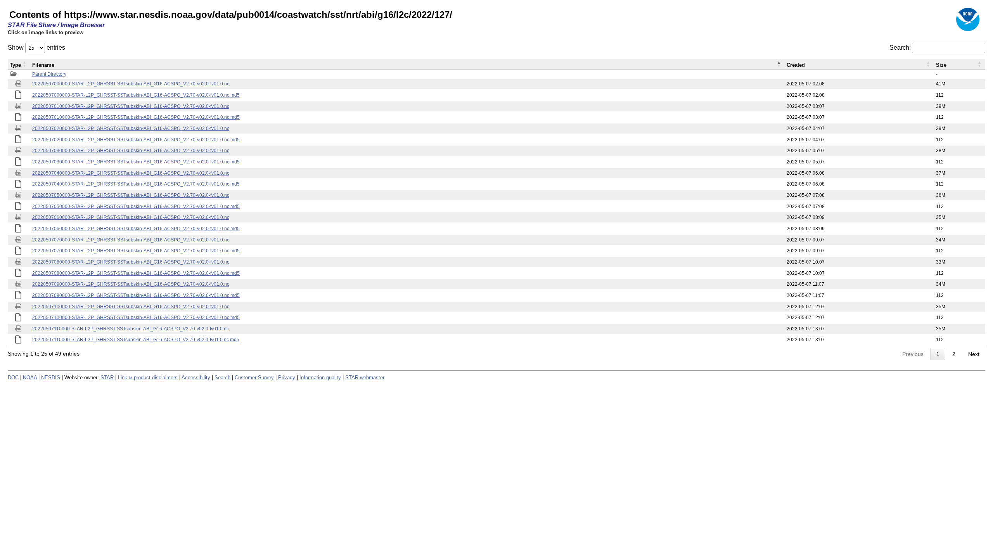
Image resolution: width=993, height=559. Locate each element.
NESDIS (50, 377)
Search (222, 377)
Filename (43, 65)
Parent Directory (49, 74)
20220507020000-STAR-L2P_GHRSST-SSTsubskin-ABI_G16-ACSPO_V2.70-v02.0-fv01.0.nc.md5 (136, 139)
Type (15, 65)
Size (941, 65)
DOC (13, 377)
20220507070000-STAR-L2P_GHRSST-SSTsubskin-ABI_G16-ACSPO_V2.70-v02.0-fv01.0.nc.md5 (136, 250)
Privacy (286, 377)
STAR (107, 377)
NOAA (30, 377)
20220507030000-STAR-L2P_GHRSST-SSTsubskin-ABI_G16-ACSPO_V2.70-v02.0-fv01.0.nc (130, 150)
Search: (900, 47)
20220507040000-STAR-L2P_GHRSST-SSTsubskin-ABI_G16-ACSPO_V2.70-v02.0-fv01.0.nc (130, 173)
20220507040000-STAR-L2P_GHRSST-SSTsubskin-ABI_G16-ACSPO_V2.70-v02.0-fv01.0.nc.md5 (136, 184)
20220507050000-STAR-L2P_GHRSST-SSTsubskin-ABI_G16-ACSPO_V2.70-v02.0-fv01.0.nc (130, 195)
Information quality (320, 377)
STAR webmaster (364, 377)
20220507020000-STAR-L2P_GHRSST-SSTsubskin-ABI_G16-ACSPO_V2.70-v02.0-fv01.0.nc (130, 128)
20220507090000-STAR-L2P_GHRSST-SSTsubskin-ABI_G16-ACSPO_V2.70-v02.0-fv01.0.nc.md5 (136, 295)
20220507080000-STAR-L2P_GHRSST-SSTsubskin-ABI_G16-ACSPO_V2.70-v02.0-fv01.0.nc (130, 262)
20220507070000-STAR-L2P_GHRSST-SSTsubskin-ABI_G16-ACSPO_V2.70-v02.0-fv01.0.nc (130, 240)
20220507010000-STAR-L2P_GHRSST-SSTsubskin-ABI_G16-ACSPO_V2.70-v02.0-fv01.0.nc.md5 (136, 117)
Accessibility (196, 377)
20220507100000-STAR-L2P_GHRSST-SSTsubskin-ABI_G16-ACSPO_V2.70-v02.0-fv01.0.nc (130, 306)
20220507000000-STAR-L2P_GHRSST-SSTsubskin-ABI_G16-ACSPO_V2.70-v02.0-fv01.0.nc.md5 (136, 95)
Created (796, 65)
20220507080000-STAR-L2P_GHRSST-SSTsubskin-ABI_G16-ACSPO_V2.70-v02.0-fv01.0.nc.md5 (136, 273)
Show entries (36, 47)
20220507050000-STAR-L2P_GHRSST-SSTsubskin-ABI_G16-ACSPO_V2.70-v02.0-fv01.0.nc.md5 (136, 206)
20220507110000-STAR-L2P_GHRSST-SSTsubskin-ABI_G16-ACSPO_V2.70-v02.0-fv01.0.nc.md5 (135, 339)
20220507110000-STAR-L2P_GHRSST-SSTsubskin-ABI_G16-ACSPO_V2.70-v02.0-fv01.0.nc (130, 329)
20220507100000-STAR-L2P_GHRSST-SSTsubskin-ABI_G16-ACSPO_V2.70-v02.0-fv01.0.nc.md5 (136, 317)
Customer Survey (254, 377)
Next (973, 354)
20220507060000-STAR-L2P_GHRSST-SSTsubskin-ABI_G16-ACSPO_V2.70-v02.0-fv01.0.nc (130, 217)
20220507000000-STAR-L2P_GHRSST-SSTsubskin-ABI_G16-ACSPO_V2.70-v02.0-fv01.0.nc (130, 84)
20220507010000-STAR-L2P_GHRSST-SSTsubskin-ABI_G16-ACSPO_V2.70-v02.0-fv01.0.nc (130, 106)
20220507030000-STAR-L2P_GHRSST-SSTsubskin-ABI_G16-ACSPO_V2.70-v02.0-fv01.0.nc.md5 (136, 162)
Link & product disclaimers (148, 377)
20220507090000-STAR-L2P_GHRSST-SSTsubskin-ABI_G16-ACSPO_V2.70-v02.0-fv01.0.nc (130, 284)
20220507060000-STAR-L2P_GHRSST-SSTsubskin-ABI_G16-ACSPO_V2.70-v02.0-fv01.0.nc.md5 (136, 228)
